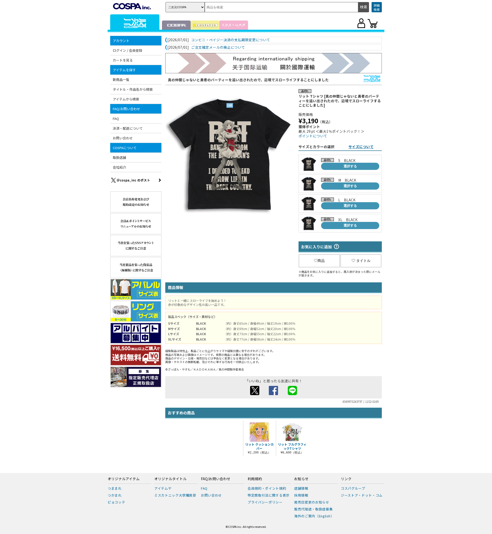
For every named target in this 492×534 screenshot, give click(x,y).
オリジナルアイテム (124, 479)
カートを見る (123, 60)
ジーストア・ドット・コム (362, 495)
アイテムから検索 (126, 99)
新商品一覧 (121, 79)
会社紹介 (119, 167)
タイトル (363, 261)
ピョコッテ (116, 502)
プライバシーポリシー (265, 502)
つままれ (115, 488)
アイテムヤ (162, 488)
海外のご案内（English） (314, 516)
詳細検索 (377, 7)
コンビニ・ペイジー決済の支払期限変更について (230, 40)
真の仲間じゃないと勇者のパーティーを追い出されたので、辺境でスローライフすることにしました (248, 79)
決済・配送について (128, 128)
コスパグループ (353, 488)
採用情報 (301, 495)
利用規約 (255, 479)
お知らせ (301, 479)
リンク (346, 479)
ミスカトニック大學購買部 (175, 495)
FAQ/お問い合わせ (215, 479)
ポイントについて (313, 135)
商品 (321, 261)
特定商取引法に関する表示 (269, 495)
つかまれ (115, 495)
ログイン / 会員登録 (127, 50)
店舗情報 (301, 488)
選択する (350, 166)
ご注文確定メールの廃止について (218, 47)
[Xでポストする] (254, 393)
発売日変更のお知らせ (311, 502)
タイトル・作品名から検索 (133, 89)
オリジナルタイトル (170, 479)
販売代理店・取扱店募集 (313, 509)
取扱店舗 (119, 157)
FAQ (116, 118)
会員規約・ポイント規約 (267, 488)
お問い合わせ (123, 138)
